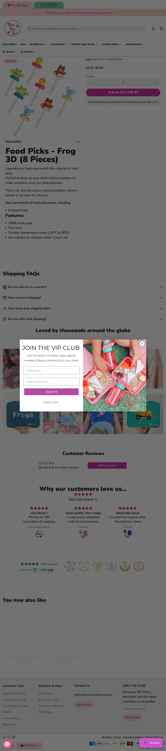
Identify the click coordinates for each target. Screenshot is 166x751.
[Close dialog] (142, 343)
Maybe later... (51, 402)
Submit (51, 392)
